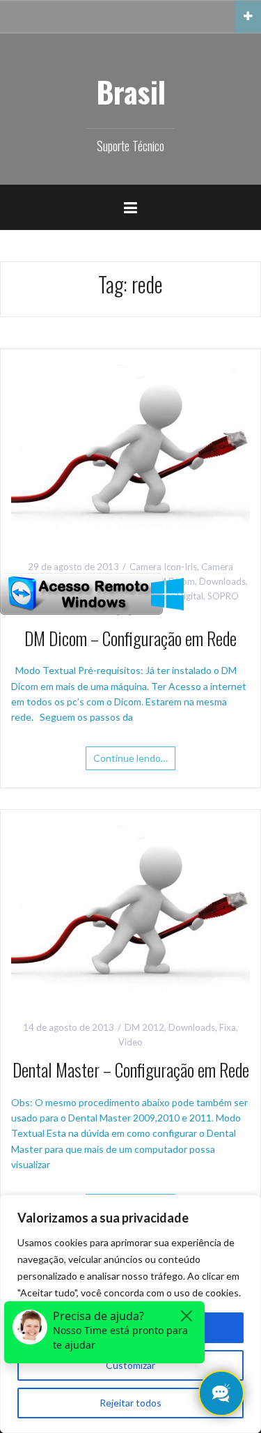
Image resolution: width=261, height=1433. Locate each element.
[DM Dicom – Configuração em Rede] (130, 448)
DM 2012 (144, 1027)
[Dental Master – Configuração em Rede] (130, 908)
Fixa (227, 1027)
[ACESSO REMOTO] (92, 593)
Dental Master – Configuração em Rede (131, 1069)
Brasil (131, 91)
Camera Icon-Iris (163, 566)
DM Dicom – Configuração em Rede (130, 638)
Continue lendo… (130, 758)
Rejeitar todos (130, 1403)
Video (130, 1042)
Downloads (222, 581)
